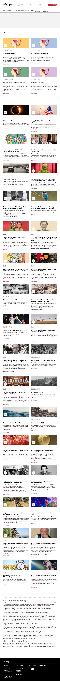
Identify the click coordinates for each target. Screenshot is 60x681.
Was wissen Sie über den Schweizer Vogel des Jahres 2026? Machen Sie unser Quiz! (43, 207)
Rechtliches (18, 671)
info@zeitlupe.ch (7, 677)
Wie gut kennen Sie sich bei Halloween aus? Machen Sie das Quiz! (43, 269)
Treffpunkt (21, 10)
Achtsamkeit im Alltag (37, 82)
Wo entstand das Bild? (9, 179)
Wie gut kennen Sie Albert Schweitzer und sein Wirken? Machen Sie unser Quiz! (15, 361)
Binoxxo (48, 626)
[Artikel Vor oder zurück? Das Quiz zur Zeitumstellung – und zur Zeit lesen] (16, 565)
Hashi (42, 626)
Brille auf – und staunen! (10, 121)
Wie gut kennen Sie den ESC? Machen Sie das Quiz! (44, 513)
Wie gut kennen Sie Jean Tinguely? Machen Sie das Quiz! (15, 544)
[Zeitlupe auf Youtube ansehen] (32, 669)
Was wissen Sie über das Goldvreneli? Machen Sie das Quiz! (42, 451)
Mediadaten (45, 2)
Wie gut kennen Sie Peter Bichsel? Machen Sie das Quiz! (43, 544)
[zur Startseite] (4, 11)
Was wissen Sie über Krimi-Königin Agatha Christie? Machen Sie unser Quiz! (15, 207)
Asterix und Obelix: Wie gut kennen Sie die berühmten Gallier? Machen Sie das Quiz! (15, 269)
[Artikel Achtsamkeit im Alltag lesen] (44, 72)
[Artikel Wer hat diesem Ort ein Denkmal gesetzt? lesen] (44, 349)
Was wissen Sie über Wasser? (11, 423)
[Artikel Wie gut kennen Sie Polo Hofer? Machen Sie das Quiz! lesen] (44, 565)
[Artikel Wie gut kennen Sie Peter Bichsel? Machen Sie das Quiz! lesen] (44, 533)
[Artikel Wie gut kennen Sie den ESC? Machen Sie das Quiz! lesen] (44, 502)
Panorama (8, 10)
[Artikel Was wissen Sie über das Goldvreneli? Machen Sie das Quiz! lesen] (44, 440)
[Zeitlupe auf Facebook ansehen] (30, 669)
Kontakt (38, 2)
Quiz (4, 118)
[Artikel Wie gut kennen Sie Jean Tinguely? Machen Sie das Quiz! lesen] (16, 533)
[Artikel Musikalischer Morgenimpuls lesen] (44, 43)
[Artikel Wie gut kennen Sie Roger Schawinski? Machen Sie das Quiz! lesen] (44, 470)
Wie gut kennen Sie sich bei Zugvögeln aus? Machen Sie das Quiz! (43, 330)
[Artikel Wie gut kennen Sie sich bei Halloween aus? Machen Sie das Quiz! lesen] (44, 258)
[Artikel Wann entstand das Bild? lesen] (16, 289)
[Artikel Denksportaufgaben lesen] (16, 43)
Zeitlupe (7, 5)
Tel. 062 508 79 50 (8, 676)
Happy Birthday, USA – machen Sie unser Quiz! (43, 121)
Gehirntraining (8, 50)
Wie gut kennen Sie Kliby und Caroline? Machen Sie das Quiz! (14, 238)
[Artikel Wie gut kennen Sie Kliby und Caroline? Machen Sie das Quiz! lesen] (16, 226)
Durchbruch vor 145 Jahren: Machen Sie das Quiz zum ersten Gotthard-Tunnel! (43, 300)
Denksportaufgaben (9, 53)
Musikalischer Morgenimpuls (39, 53)
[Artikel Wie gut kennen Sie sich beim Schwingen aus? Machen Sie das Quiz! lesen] (16, 502)
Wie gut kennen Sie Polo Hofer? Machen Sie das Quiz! (43, 576)
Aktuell (27, 10)
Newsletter (52, 2)
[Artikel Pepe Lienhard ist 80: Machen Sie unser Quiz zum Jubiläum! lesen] (44, 139)
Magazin (15, 10)
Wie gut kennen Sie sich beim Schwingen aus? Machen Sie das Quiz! (14, 513)
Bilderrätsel (7, 176)
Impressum (18, 670)
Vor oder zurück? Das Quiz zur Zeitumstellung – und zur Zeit (11, 576)
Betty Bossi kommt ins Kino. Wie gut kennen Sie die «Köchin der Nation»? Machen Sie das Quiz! (44, 239)
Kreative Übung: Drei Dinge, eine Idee (14, 82)
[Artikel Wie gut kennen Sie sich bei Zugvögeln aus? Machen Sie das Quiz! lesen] (44, 319)
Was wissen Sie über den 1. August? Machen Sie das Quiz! (15, 451)
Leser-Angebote (37, 10)
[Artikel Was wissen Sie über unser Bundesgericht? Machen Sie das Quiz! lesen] (16, 381)
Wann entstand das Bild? (10, 300)
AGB (17, 673)
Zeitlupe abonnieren (52, 4)
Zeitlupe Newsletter (20, 668)
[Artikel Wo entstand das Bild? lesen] (16, 168)
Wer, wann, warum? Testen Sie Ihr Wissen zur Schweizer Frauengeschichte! (15, 481)
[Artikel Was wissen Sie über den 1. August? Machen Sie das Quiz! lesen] (16, 440)
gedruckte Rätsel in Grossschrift (43, 645)
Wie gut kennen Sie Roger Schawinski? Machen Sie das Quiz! (42, 481)
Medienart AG (19, 674)
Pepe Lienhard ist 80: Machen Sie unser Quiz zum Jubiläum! (44, 150)
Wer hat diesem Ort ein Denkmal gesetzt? (43, 360)
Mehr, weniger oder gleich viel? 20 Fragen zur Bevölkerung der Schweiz (15, 150)
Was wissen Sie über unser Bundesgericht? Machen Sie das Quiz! (15, 393)
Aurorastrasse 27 (8, 671)
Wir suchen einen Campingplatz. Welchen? (15, 330)
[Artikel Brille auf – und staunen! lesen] (16, 110)
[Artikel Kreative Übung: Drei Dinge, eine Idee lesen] (16, 72)
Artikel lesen (6, 64)
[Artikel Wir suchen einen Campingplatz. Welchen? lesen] (16, 319)
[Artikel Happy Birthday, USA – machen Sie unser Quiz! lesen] (44, 110)
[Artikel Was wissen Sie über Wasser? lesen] (16, 412)
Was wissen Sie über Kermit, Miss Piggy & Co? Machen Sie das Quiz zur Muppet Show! (43, 179)
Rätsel (32, 10)
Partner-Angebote (45, 10)
